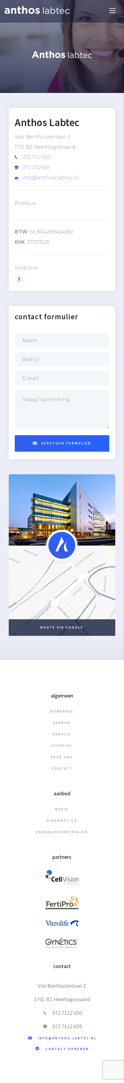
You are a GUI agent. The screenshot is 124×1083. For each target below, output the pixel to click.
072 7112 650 (36, 157)
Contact (62, 768)
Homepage (62, 711)
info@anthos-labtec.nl (50, 178)
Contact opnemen (66, 1049)
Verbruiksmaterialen (62, 832)
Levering (62, 746)
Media (62, 809)
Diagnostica (62, 820)
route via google (61, 627)
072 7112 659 (35, 167)
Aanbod (62, 723)
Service (61, 734)
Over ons (62, 757)
